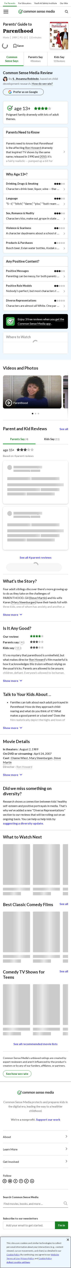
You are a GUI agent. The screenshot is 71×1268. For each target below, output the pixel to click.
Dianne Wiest (19, 758)
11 (17, 648)
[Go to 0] (32, 413)
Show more (10, 614)
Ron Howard (33, 147)
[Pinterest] (21, 1181)
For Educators (24, 3)
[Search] (65, 1204)
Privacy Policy (27, 1258)
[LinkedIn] (32, 1181)
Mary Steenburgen (23, 602)
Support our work (48, 1119)
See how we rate (17, 1073)
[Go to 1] (35, 413)
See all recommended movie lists (35, 1044)
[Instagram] (4, 1181)
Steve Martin (38, 597)
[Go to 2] (38, 413)
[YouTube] (10, 1181)
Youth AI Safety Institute (45, 3)
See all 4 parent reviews (36, 557)
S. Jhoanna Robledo (26, 78)
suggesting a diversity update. (23, 823)
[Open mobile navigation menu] (5, 12)
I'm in (61, 1225)
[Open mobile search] (66, 12)
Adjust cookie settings (18, 1262)
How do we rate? (42, 83)
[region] (35, 1252)
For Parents (9, 3)
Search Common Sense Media (20, 1197)
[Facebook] (15, 1181)
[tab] (11, 59)
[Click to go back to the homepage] (36, 12)
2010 (43, 156)
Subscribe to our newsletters (20, 1218)
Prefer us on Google (25, 91)
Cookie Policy (13, 1254)
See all (64, 429)
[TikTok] (26, 1181)
